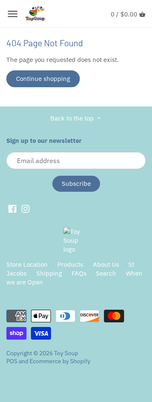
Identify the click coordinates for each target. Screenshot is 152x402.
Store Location (27, 264)
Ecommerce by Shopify (60, 361)
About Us (106, 264)
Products (70, 264)
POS (11, 361)
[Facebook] (12, 208)
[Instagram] (26, 208)
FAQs (79, 273)
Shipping (49, 273)
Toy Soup (66, 353)
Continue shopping (43, 79)
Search (106, 273)
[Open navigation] (12, 14)
